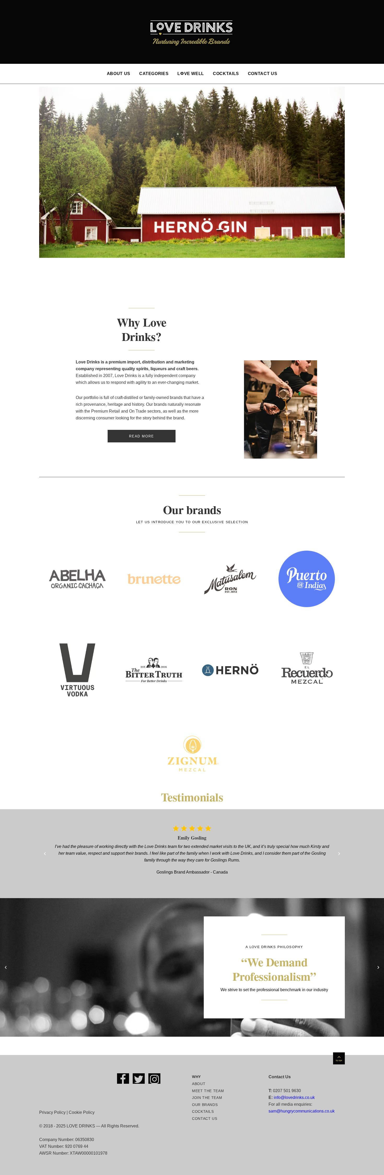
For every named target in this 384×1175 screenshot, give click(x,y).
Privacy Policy (52, 1112)
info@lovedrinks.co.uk (294, 1097)
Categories (153, 73)
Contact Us (262, 73)
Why (196, 1077)
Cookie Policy (82, 1112)
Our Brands (205, 1105)
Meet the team (208, 1091)
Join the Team (207, 1098)
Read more (141, 436)
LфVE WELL (190, 73)
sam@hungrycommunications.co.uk (302, 1111)
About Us (118, 73)
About (198, 1084)
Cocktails (226, 73)
